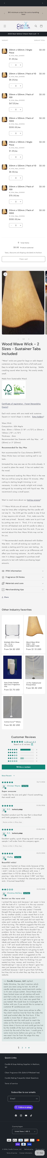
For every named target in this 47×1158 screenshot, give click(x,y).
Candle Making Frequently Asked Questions (22, 1078)
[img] (7, 782)
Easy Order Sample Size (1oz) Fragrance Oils (12, 684)
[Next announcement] (42, 3)
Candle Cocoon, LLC (15, 1149)
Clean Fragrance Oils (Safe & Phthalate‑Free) (22, 1072)
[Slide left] (18, 339)
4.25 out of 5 (30, 742)
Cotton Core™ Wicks (12, 722)
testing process (33, 500)
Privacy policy (40, 1149)
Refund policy (28, 1149)
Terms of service (11, 1083)
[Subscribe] (36, 1099)
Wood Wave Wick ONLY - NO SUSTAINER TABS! (33, 644)
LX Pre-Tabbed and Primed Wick (33, 684)
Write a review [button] (23, 767)
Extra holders (37, 416)
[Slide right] (28, 339)
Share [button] (6, 597)
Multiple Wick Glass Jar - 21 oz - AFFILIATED (11, 644)
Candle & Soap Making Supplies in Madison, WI (22, 1065)
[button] (4, 26)
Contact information (26, 1153)
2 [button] (22, 1047)
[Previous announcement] (4, 3)
